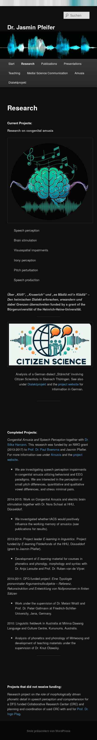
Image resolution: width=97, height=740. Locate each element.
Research (27, 64)
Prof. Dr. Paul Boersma (43, 449)
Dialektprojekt (17, 82)
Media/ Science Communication (47, 73)
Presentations (72, 64)
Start (11, 64)
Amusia (79, 73)
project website (68, 384)
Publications (49, 64)
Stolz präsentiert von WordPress (48, 731)
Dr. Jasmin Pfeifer (31, 27)
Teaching (14, 73)
